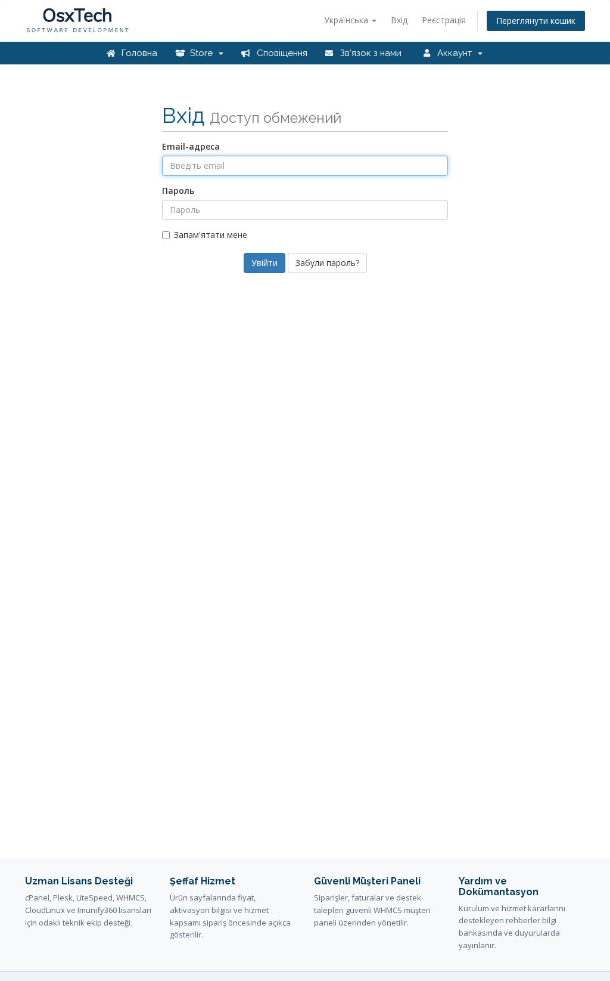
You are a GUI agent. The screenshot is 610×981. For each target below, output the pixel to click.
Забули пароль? (327, 262)
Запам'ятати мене (210, 234)
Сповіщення (280, 53)
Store (202, 53)
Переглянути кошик (535, 20)
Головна (138, 53)
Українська (347, 20)
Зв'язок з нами (370, 53)
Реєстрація (444, 20)
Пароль (178, 190)
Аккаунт (456, 53)
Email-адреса (191, 146)
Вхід (399, 20)
